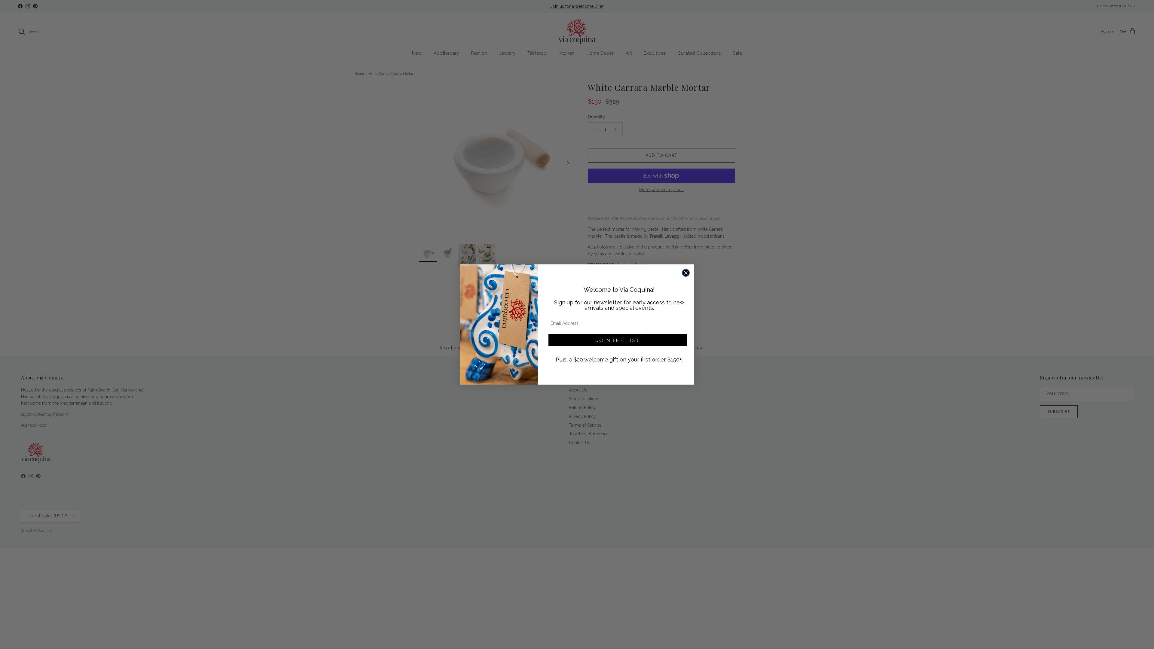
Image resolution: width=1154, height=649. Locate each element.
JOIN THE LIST (617, 340)
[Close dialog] (685, 272)
